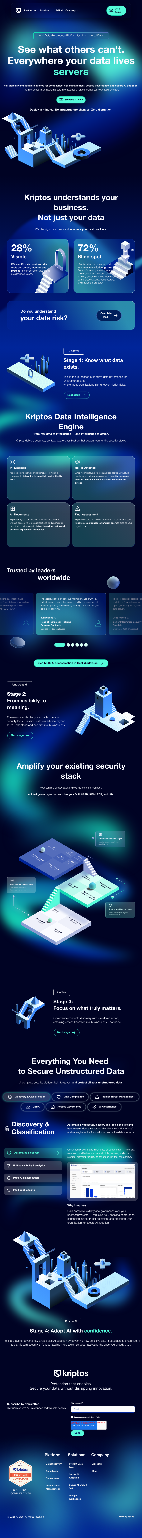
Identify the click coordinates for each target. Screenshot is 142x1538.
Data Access (52, 1478)
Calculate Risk (105, 315)
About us (97, 1464)
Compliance (52, 1471)
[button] (30, 10)
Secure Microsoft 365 (78, 1486)
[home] (18, 10)
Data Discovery (54, 1464)
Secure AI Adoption (74, 1476)
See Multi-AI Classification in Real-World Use (67, 663)
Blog (94, 1471)
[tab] (26, 1097)
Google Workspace (75, 1497)
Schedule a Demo (74, 100)
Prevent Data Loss (76, 1465)
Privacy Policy (94, 1417)
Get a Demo (118, 10)
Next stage (73, 395)
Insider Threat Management (53, 1487)
